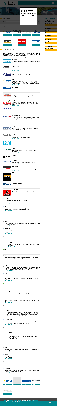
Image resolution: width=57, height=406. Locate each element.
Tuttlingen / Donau (47, 41)
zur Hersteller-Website (15, 63)
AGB (4, 400)
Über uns (19, 400)
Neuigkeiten (29, 400)
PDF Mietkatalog (35, 400)
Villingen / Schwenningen (49, 34)
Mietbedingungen (9, 400)
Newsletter (24, 400)
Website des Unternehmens (13, 345)
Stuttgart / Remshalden (48, 37)
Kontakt (15, 400)
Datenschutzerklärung (19, 405)
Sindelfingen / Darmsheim (49, 48)
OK (50, 402)
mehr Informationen (15, 187)
